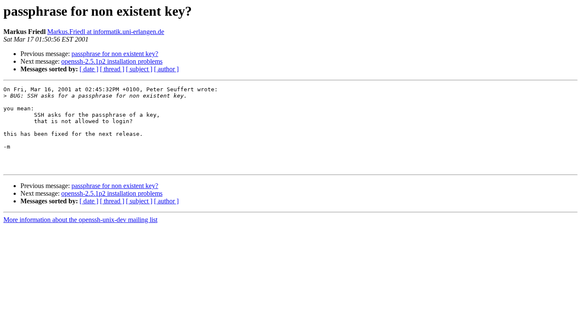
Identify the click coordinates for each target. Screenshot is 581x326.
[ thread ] (112, 69)
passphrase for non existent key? (114, 53)
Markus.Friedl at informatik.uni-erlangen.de (105, 31)
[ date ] (89, 69)
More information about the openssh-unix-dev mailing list (80, 219)
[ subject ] (139, 69)
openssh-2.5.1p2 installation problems (111, 61)
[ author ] (166, 69)
